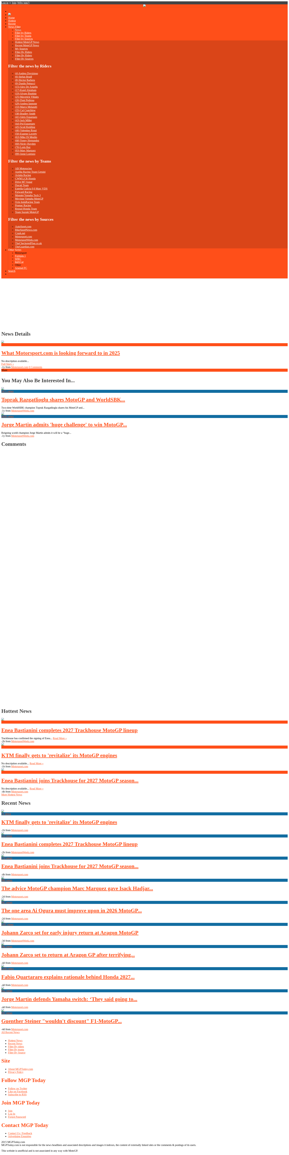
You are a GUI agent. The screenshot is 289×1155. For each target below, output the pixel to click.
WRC (18, 258)
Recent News (15, 1043)
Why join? (23, 2)
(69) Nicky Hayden (25, 143)
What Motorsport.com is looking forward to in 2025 (60, 353)
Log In (11, 1113)
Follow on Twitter (17, 1088)
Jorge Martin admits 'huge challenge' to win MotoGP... (64, 425)
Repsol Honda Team (26, 208)
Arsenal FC (21, 268)
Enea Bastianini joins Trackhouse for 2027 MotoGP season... (69, 780)
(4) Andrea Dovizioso (26, 73)
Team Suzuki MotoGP (27, 212)
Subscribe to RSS (17, 1094)
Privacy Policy (15, 1072)
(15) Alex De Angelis (26, 86)
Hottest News (15, 1040)
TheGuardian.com (24, 246)
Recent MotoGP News (27, 45)
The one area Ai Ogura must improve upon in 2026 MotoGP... (71, 910)
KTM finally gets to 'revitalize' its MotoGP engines (59, 755)
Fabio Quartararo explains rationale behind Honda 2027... (68, 977)
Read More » (60, 738)
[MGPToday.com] (144, 6)
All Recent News (10, 1032)
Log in (4, 2)
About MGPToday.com (20, 1069)
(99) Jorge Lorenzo (25, 153)
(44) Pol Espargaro (25, 123)
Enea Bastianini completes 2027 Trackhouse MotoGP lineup (69, 730)
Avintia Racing (23, 175)
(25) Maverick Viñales (27, 96)
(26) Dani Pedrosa (24, 100)
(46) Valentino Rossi (26, 130)
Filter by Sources (24, 38)
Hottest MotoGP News (27, 42)
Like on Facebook (17, 1091)
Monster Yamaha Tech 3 (28, 195)
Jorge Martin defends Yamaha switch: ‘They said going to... (69, 999)
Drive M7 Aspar (23, 181)
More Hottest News (11, 794)
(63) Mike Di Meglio (26, 137)
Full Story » (7, 364)
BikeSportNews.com (26, 229)
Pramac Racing (23, 205)
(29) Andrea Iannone (26, 103)
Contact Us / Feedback (20, 1133)
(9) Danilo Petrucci (25, 83)
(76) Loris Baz (22, 147)
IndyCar (19, 261)
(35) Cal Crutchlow (25, 110)
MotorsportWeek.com (26, 240)
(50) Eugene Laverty (26, 133)
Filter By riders (16, 1046)
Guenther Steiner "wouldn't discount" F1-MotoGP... (61, 1021)
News (18, 29)
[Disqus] (143, 577)
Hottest (12, 20)
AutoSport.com (23, 226)
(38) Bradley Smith (25, 113)
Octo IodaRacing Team (27, 202)
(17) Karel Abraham (25, 90)
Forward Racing (23, 192)
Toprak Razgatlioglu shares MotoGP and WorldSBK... (63, 400)
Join (14, 2)
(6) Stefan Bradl (23, 76)
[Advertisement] (144, 303)
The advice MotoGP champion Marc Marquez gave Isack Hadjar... (77, 888)
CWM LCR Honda (25, 178)
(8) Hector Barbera (25, 80)
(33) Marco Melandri (26, 107)
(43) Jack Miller (23, 120)
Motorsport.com (23, 236)
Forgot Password (17, 1116)
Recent (12, 23)
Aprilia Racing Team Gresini (30, 171)
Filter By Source (16, 1052)
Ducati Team (22, 185)
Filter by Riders (23, 32)
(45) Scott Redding (25, 127)
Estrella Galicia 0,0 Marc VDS (31, 188)
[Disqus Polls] (144, 493)
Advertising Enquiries (19, 1136)
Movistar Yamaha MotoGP (29, 198)
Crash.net (20, 233)
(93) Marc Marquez (25, 150)
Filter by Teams (23, 35)
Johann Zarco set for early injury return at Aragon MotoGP (69, 933)
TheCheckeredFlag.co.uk (28, 243)
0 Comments (35, 367)
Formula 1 (20, 255)
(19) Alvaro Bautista (25, 93)
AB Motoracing (23, 168)
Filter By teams (16, 1049)
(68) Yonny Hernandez (27, 140)
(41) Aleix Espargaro (26, 117)
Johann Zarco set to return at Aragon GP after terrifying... (68, 955)
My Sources (21, 48)
